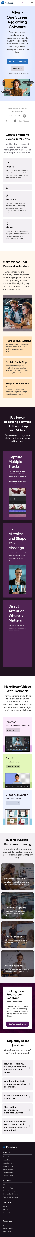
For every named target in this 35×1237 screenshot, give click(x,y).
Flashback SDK (8, 1172)
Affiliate (5, 1210)
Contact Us (6, 1213)
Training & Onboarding (10, 1197)
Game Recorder (8, 1169)
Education (6, 1185)
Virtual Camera (8, 1166)
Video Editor (7, 1160)
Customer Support (9, 1188)
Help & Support (8, 1228)
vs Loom (5, 1216)
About (5, 1207)
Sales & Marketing (9, 1191)
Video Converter (8, 1163)
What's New (7, 1232)
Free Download (8, 1175)
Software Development (10, 1194)
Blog (4, 1225)
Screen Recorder (8, 1157)
